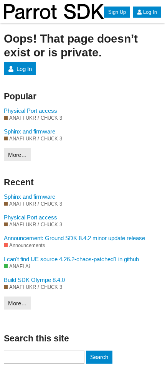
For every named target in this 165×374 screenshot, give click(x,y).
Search (99, 357)
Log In (150, 12)
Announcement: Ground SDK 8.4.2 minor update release (74, 238)
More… (17, 155)
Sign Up (117, 12)
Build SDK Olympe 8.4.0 (34, 280)
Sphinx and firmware (29, 131)
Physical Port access (30, 110)
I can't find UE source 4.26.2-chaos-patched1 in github (71, 259)
